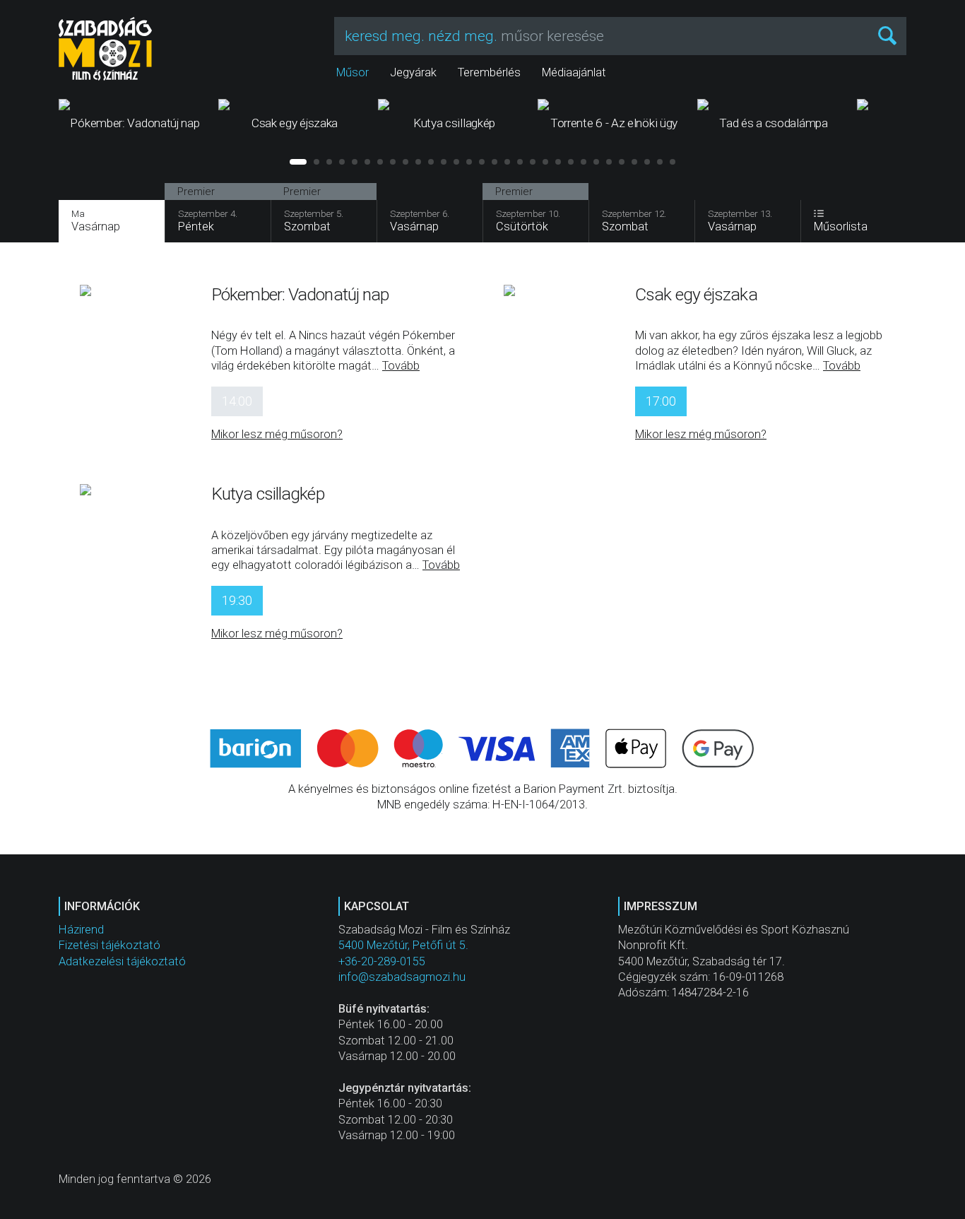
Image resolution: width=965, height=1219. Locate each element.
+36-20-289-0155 (381, 961)
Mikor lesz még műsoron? (277, 434)
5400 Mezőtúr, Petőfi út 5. (403, 945)
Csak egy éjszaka (696, 294)
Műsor (352, 72)
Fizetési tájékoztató (109, 945)
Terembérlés (489, 72)
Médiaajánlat (574, 72)
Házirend (81, 929)
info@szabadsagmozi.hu (402, 977)
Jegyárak (413, 72)
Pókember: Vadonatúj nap (300, 294)
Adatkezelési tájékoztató (122, 961)
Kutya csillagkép (267, 493)
